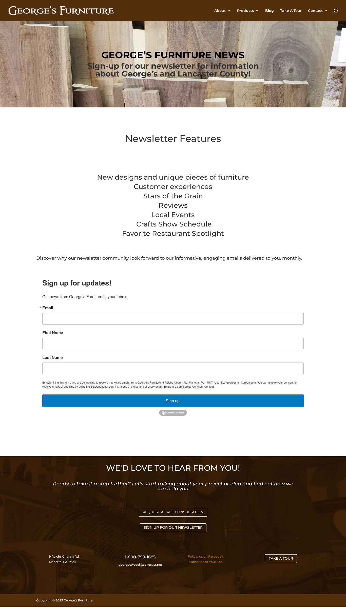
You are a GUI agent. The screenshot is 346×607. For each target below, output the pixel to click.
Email (47, 308)
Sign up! (173, 401)
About (220, 11)
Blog (269, 11)
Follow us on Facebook (205, 556)
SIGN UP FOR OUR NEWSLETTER (173, 527)
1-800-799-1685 (140, 557)
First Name (52, 333)
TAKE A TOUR (281, 558)
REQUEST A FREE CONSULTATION (173, 512)
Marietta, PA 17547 (62, 562)
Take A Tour (291, 11)
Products (245, 11)
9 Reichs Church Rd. (64, 556)
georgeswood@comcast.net (140, 564)
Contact (315, 11)
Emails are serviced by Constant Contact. (189, 386)
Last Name (52, 357)
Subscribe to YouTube (205, 562)
